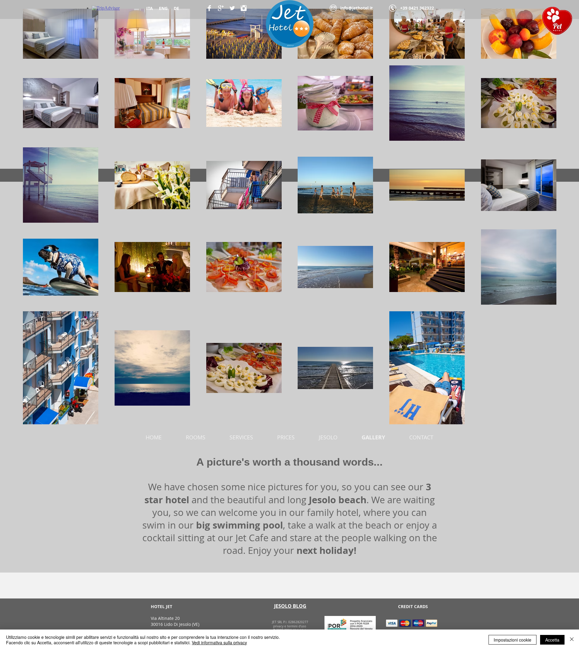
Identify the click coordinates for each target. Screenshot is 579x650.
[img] (391, 623)
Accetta (552, 640)
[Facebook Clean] (209, 8)
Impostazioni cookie (512, 640)
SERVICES (241, 437)
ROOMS (195, 437)
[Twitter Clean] (232, 8)
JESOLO (328, 437)
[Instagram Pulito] (244, 8)
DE (176, 8)
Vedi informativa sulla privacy (219, 642)
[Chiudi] (571, 639)
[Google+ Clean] (221, 8)
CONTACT (421, 437)
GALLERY (373, 437)
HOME (154, 437)
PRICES (286, 437)
